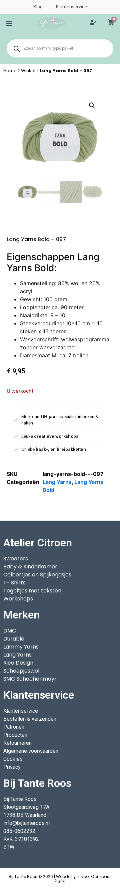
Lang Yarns (57, 482)
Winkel (28, 70)
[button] (9, 23)
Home (10, 70)
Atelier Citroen (37, 542)
